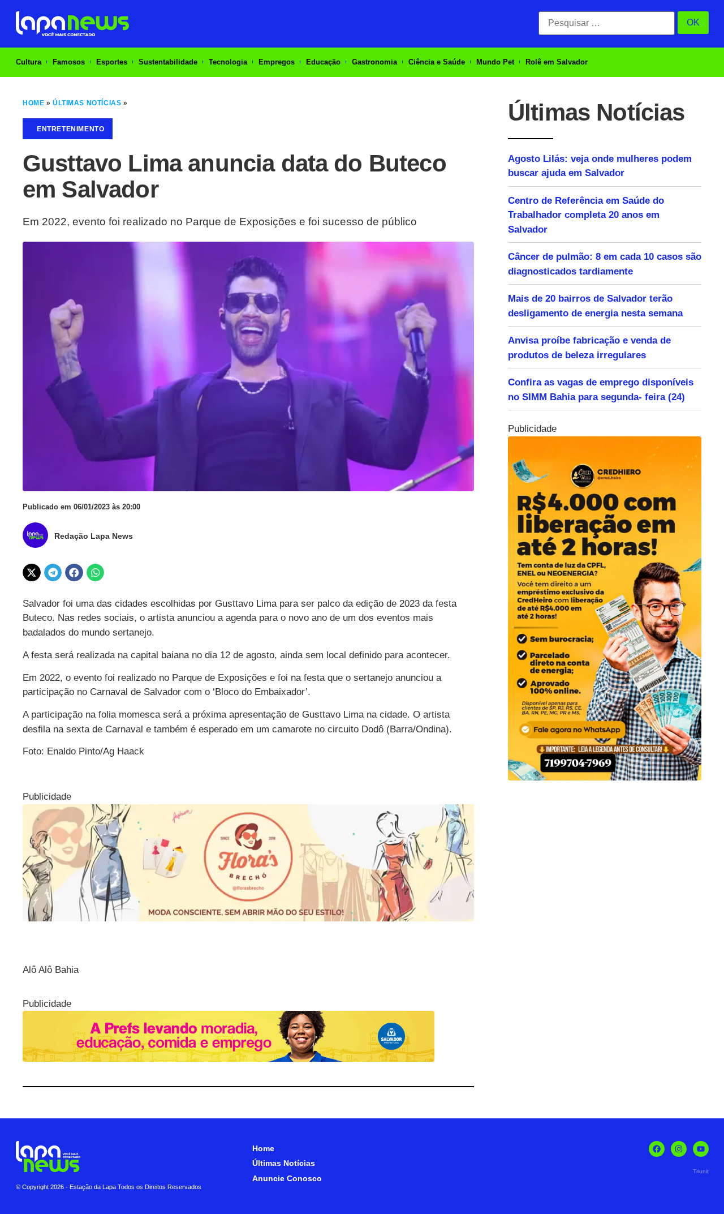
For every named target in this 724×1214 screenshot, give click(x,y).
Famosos (69, 62)
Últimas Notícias (87, 103)
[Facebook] (657, 1149)
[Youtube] (701, 1149)
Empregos (276, 62)
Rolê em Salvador (556, 62)
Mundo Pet (495, 62)
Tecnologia (228, 62)
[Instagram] (679, 1149)
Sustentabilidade (168, 62)
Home (33, 103)
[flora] (248, 918)
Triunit (701, 1171)
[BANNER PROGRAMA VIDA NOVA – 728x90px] (228, 1058)
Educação (323, 62)
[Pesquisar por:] (606, 23)
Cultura (28, 62)
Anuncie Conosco (287, 1178)
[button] (32, 573)
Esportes (111, 62)
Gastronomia (374, 62)
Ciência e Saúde (436, 62)
